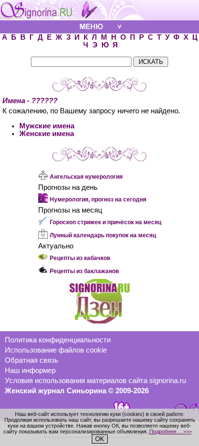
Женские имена (46, 134)
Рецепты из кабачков (80, 258)
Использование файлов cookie (56, 350)
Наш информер (30, 370)
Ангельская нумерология (86, 176)
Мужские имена (46, 126)
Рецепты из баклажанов (84, 271)
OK (99, 439)
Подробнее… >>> (170, 431)
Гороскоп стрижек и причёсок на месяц (105, 222)
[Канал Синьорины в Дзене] (99, 321)
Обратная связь (31, 360)
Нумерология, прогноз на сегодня (98, 199)
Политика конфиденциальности (58, 340)
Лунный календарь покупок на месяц (103, 235)
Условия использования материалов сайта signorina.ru (95, 380)
